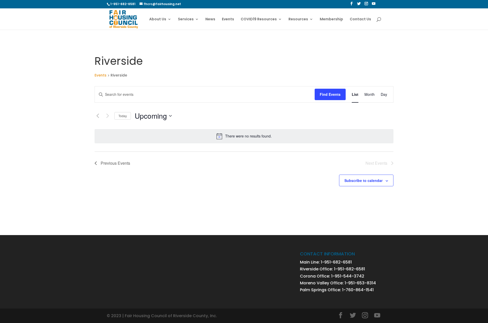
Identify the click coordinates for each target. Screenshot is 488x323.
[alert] (244, 136)
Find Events (330, 94)
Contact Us (360, 19)
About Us (157, 19)
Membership (331, 19)
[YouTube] (373, 5)
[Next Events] (107, 116)
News (210, 19)
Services (186, 19)
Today (122, 116)
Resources (298, 19)
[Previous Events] (98, 116)
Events (228, 19)
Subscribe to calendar (363, 180)
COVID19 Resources (259, 19)
